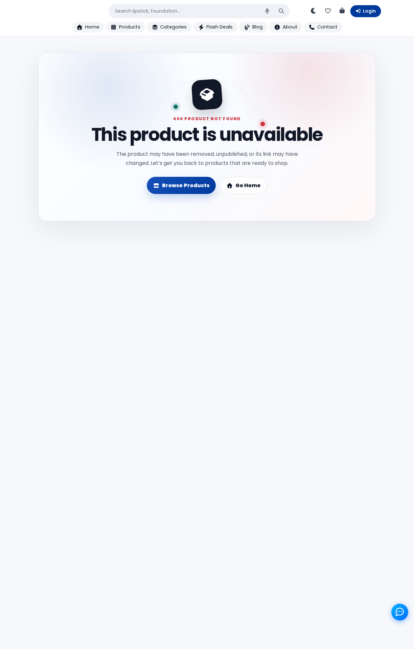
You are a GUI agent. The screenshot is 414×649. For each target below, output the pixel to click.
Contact (327, 27)
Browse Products (186, 185)
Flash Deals (219, 27)
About (290, 27)
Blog (257, 27)
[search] (281, 11)
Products (129, 27)
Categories (173, 27)
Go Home (248, 185)
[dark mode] (314, 11)
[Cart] (342, 11)
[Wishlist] (328, 11)
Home (92, 27)
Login (369, 11)
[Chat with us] (400, 612)
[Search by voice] (267, 11)
